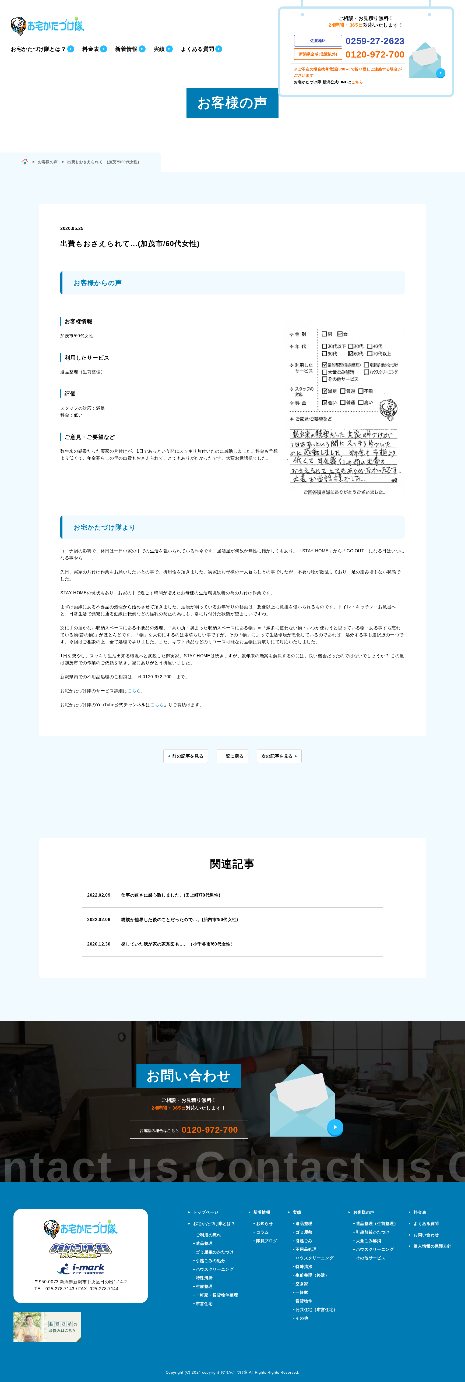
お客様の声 (363, 1212)
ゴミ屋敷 (303, 1232)
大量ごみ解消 (368, 1240)
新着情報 (261, 1212)
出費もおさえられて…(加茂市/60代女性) (103, 162)
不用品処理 (305, 1249)
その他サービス (370, 1258)
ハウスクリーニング (215, 1269)
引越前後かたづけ (373, 1232)
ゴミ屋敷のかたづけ (215, 1252)
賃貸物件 (303, 1301)
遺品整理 (204, 1243)
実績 (297, 1212)
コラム (262, 1232)
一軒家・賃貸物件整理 (217, 1295)
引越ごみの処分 (210, 1260)
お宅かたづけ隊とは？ (214, 1223)
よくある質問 (426, 1223)
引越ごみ (303, 1240)
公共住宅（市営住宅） (316, 1309)
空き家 (301, 1283)
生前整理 (204, 1286)
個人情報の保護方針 (433, 1246)
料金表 (420, 1212)
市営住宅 (204, 1303)
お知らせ (264, 1223)
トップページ (206, 1212)
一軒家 (301, 1292)
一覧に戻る (232, 756)
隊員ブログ (266, 1240)
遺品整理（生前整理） (377, 1223)
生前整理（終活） (312, 1275)
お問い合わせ (426, 1234)
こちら (357, 82)
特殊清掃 (204, 1278)
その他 (301, 1318)
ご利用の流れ (208, 1234)
